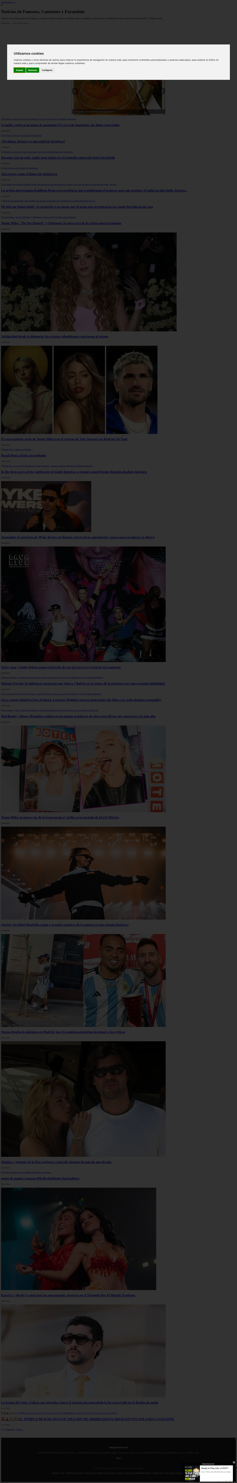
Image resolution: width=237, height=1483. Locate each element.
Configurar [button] (47, 70)
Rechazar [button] (32, 70)
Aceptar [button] (19, 70)
